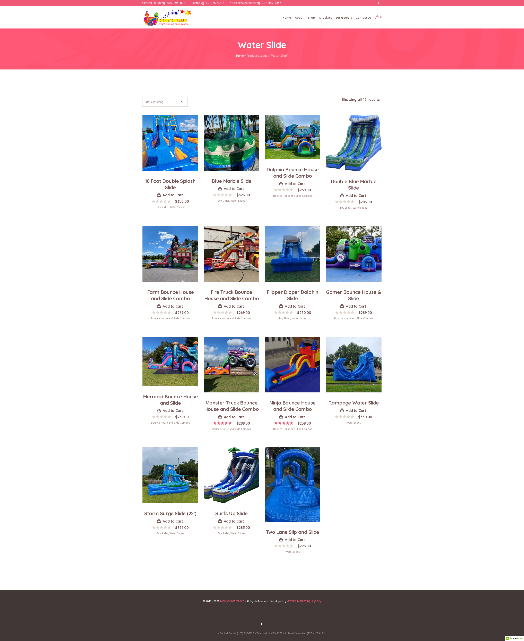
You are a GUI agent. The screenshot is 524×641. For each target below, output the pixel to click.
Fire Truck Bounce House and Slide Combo (231, 295)
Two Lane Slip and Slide (292, 532)
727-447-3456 (271, 3)
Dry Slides (162, 207)
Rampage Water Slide (353, 403)
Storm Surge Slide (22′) (170, 513)
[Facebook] (378, 3)
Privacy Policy (208, 633)
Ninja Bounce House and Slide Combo (292, 406)
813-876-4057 (215, 3)
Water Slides (176, 207)
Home (240, 55)
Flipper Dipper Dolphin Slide (292, 295)
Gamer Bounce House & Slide (353, 295)
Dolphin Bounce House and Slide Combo (292, 172)
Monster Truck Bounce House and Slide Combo (231, 406)
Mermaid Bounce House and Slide (170, 399)
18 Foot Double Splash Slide (170, 184)
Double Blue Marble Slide (353, 184)
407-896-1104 (176, 3)
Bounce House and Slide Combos (292, 196)
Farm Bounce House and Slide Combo (170, 295)
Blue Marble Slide (231, 181)
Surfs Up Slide (231, 513)
